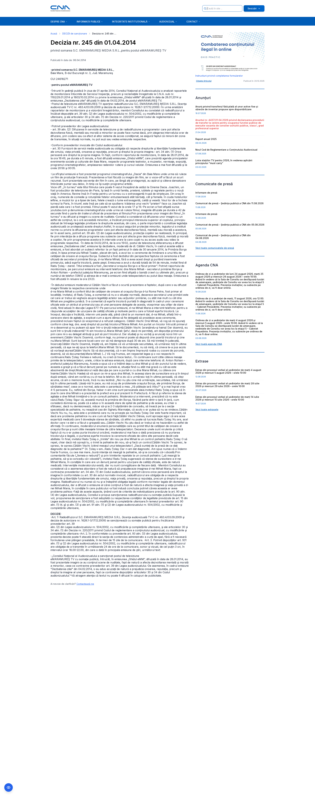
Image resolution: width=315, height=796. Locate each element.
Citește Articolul (203, 81)
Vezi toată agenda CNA (208, 344)
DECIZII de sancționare (74, 33)
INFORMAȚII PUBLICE (88, 21)
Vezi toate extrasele (206, 409)
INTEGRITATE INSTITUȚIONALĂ (129, 21)
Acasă (54, 33)
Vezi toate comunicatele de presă (214, 248)
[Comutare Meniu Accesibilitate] (8, 787)
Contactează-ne (85, 583)
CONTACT (192, 21)
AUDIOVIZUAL (167, 21)
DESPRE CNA (58, 21)
